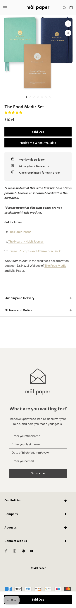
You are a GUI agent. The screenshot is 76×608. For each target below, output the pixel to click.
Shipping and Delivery (19, 298)
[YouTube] (31, 550)
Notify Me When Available (38, 143)
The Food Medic (55, 265)
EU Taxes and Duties (18, 310)
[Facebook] (5, 550)
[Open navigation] (5, 7)
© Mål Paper (38, 568)
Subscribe (38, 473)
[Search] (64, 7)
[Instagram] (14, 550)
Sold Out (38, 132)
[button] (13, 112)
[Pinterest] (23, 550)
